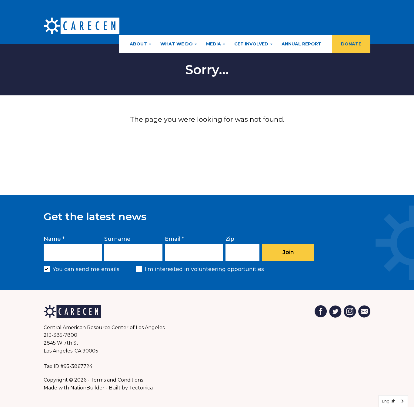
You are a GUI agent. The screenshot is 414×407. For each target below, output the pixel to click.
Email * (174, 239)
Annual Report (301, 44)
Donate (351, 44)
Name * (54, 239)
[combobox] (393, 401)
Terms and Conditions (117, 380)
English (389, 401)
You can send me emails (86, 269)
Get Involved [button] (251, 44)
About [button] (139, 44)
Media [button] (214, 44)
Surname (117, 239)
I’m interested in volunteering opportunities (204, 269)
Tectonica (141, 388)
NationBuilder (87, 388)
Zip (229, 239)
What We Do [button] (177, 44)
